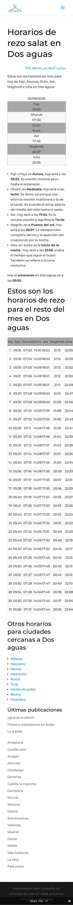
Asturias (13, 763)
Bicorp (16, 694)
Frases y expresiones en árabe (31, 724)
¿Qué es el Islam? (20, 718)
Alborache (19, 674)
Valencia (14, 825)
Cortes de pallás (23, 689)
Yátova (16, 669)
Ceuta (12, 839)
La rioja (13, 859)
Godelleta (18, 699)
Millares (17, 659)
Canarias (14, 777)
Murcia (12, 797)
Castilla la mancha (21, 784)
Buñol (15, 679)
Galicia (12, 811)
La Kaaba (14, 731)
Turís (14, 684)
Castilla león (16, 749)
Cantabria (15, 791)
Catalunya (15, 770)
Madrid (13, 832)
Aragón (13, 756)
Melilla (12, 846)
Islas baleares (18, 853)
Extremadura (18, 818)
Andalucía (15, 742)
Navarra (13, 804)
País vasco (15, 866)
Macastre (18, 664)
